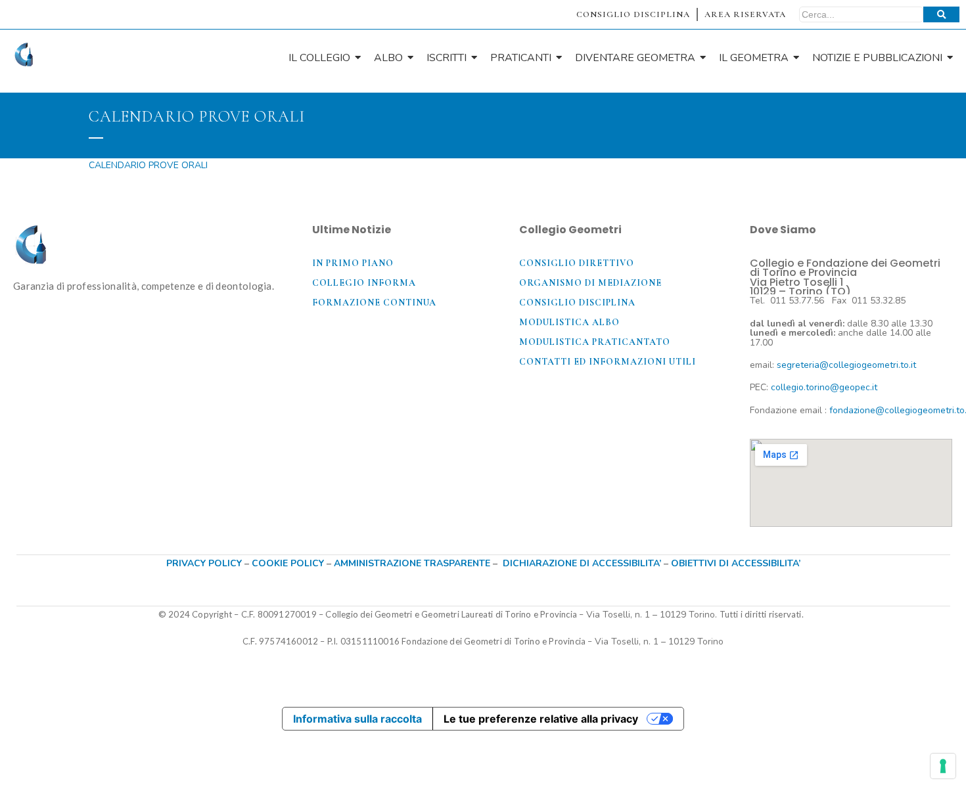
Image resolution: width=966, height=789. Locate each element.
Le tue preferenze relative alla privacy (541, 718)
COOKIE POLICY (289, 563)
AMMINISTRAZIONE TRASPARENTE (412, 563)
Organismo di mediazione (590, 282)
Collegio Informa (364, 282)
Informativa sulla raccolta (357, 718)
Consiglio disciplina (577, 302)
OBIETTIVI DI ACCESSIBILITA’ (735, 563)
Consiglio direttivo (576, 263)
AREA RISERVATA (745, 14)
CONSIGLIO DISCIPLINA (633, 14)
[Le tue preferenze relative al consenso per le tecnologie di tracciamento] (943, 766)
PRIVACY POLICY (204, 563)
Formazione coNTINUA (374, 302)
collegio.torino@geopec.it (824, 387)
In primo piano (353, 263)
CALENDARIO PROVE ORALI (148, 165)
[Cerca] (941, 14)
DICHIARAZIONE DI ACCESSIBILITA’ (582, 563)
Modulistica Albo (569, 322)
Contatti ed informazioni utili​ (607, 361)
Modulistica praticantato (594, 342)
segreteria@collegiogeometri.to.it (846, 365)
